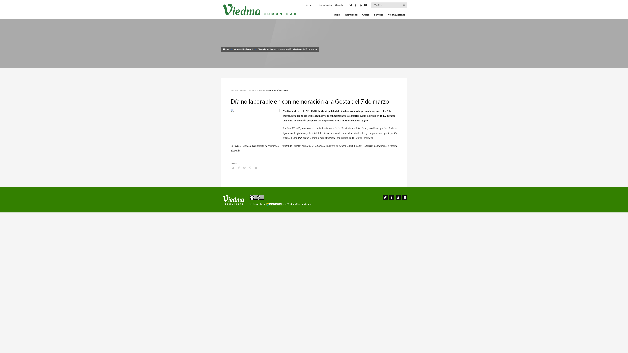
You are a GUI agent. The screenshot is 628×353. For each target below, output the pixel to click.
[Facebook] (355, 5)
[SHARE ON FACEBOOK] (238, 167)
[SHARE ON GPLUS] (244, 167)
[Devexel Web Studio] (274, 204)
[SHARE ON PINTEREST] (250, 167)
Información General (278, 90)
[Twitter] (350, 5)
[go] (404, 5)
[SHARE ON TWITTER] (233, 168)
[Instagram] (365, 5)
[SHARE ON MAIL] (255, 167)
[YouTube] (360, 5)
